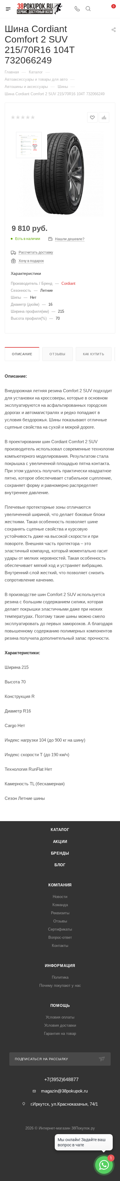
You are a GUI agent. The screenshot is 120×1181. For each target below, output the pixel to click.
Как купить (93, 354)
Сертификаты (60, 929)
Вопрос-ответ (60, 937)
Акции (60, 841)
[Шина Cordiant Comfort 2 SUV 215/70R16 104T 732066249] (60, 173)
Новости (60, 896)
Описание (22, 354)
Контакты (60, 945)
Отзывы (58, 354)
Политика (60, 977)
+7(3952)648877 (61, 1079)
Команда (60, 905)
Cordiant (68, 283)
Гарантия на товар (60, 1033)
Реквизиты (60, 913)
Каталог (60, 830)
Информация (60, 965)
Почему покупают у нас (60, 985)
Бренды (60, 853)
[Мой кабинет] (99, 9)
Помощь (60, 1005)
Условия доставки (60, 1025)
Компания (60, 885)
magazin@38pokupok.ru (64, 1090)
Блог (60, 865)
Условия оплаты (60, 1017)
